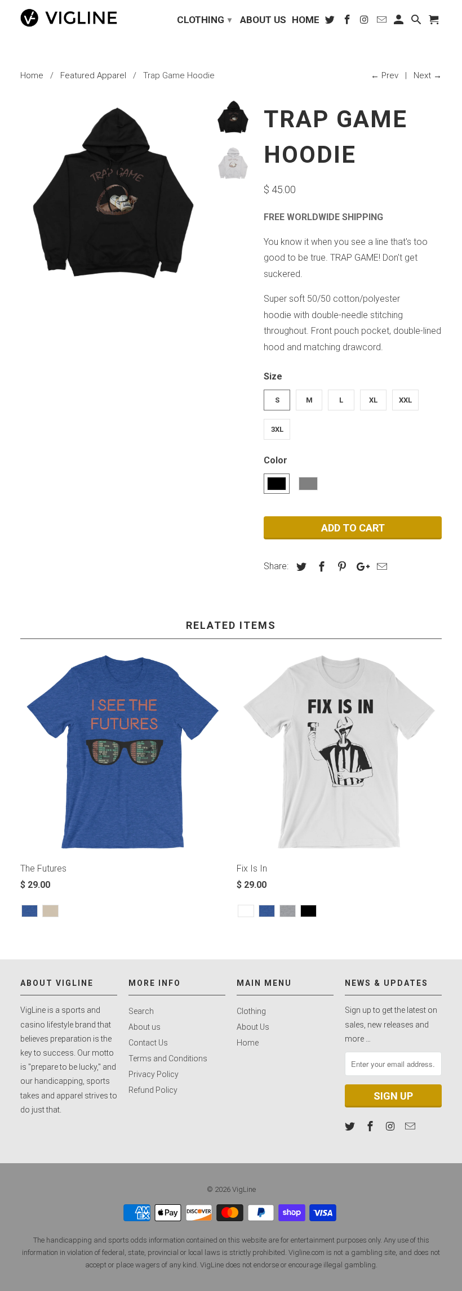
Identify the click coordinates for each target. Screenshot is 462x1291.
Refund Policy (152, 1090)
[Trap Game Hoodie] (113, 192)
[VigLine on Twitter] (351, 1126)
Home (248, 1042)
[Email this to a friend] (380, 567)
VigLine (244, 1189)
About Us (253, 1026)
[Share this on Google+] (360, 567)
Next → (428, 75)
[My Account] (400, 21)
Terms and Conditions (167, 1058)
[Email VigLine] (411, 1126)
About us (144, 1026)
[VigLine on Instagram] (391, 1126)
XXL (405, 400)
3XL (277, 429)
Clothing (251, 1011)
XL (373, 400)
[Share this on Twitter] (300, 567)
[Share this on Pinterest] (340, 567)
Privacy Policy (153, 1074)
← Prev (384, 75)
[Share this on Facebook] (320, 567)
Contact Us (148, 1042)
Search (141, 1011)
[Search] (417, 21)
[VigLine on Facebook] (371, 1126)
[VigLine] (68, 17)
